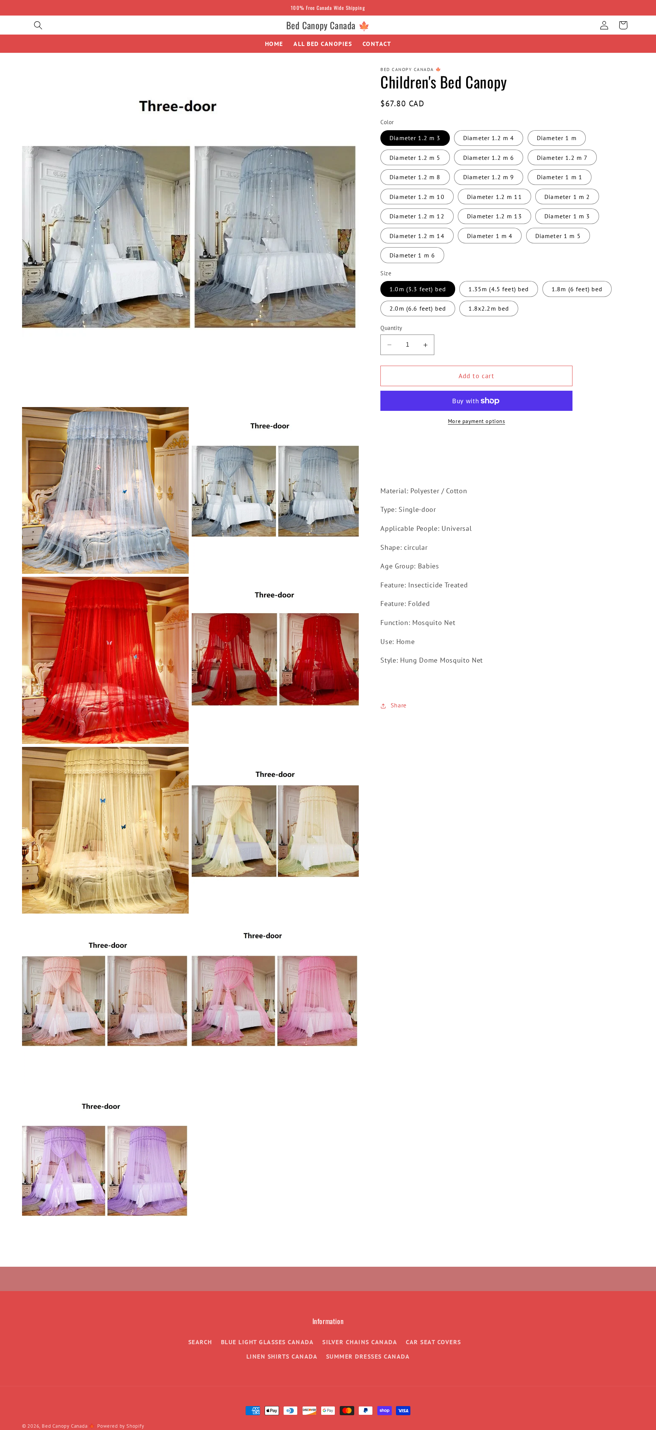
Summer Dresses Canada (368, 1356)
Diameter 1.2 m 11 (494, 196)
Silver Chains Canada (359, 1342)
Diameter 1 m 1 (559, 177)
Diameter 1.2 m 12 (417, 216)
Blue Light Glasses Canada (267, 1342)
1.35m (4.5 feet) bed (498, 289)
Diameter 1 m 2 (567, 196)
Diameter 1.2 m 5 (415, 158)
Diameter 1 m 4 (489, 236)
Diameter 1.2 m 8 (415, 177)
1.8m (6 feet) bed (577, 289)
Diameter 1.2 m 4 (488, 138)
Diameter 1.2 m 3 (415, 138)
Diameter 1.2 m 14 (417, 236)
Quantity (391, 327)
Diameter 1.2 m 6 (488, 158)
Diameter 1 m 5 (558, 236)
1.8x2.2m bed (488, 309)
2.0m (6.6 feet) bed (418, 309)
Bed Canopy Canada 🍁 (68, 1426)
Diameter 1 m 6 (412, 255)
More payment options (476, 421)
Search (200, 1342)
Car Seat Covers (433, 1342)
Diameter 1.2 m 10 (417, 196)
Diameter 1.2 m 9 (488, 177)
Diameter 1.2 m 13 (494, 216)
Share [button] (399, 705)
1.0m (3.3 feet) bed (418, 289)
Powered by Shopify (120, 1426)
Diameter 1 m (557, 138)
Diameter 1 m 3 (567, 216)
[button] (38, 25)
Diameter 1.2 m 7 (562, 158)
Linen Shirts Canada (282, 1356)
